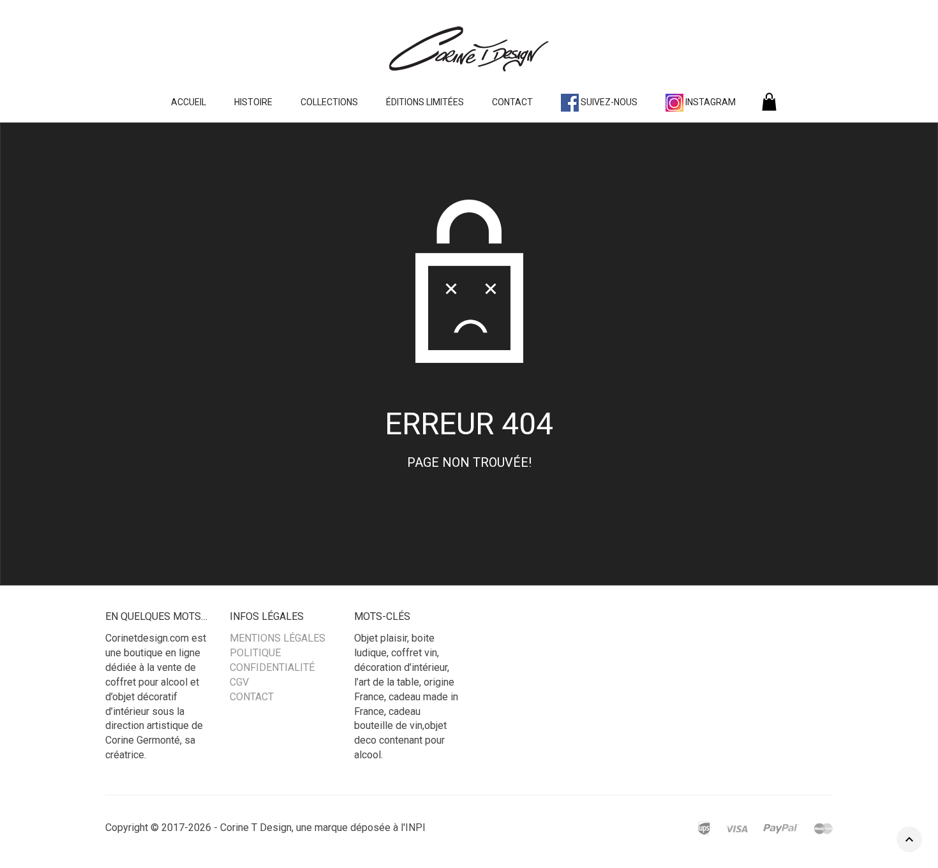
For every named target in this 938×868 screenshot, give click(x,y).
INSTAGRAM (709, 102)
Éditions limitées (425, 102)
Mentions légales (277, 638)
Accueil (188, 102)
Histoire (253, 102)
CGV (239, 682)
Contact (512, 102)
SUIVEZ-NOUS (608, 102)
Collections (329, 102)
